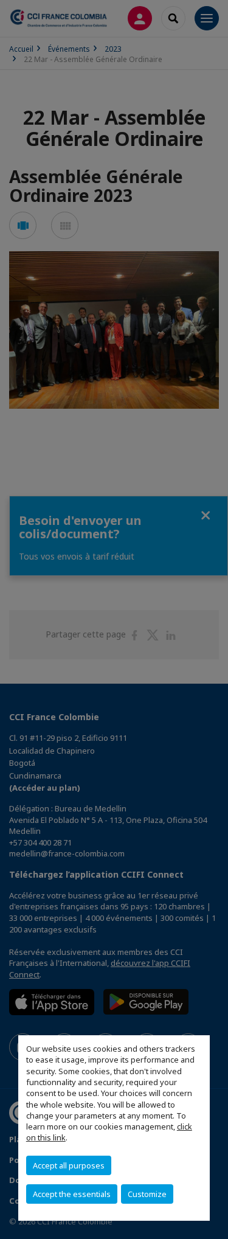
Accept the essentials (72, 1194)
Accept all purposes (69, 1165)
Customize (147, 1194)
